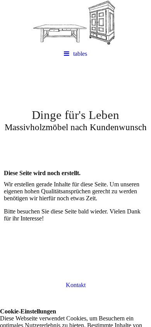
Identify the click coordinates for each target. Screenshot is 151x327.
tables (80, 53)
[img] (75, 23)
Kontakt (76, 285)
